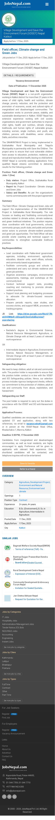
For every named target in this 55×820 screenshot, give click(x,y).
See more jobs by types (12, 701)
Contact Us (7, 756)
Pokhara (6, 668)
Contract (6, 688)
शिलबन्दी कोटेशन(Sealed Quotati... (29, 563)
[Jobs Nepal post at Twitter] (9, 796)
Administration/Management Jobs (18, 624)
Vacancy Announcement (13, 733)
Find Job (6, 717)
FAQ (4, 760)
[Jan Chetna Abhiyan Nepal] (8, 598)
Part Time (6, 695)
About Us (6, 749)
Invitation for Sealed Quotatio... (29, 588)
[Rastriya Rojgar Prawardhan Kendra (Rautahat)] (8, 559)
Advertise (6, 753)
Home (5, 746)
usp (4, 320)
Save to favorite (27, 463)
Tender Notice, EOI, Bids (13, 627)
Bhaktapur (7, 665)
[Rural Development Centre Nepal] (8, 573)
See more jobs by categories (14, 647)
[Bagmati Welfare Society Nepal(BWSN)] (8, 548)
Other (4, 691)
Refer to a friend (27, 469)
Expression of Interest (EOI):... (28, 574)
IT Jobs (5, 617)
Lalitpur (5, 661)
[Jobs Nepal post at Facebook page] (4, 796)
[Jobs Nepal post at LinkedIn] (14, 796)
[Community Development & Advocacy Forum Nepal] (8, 584)
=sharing (10, 320)
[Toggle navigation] (47, 4)
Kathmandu (7, 658)
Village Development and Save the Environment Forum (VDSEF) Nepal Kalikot (24, 33)
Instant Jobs (8, 641)
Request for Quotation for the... (29, 599)
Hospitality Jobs (9, 621)
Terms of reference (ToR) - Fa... (29, 549)
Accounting (7, 634)
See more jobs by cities (12, 674)
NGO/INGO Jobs (9, 631)
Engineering (7, 638)
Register (9, 714)
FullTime (6, 684)
